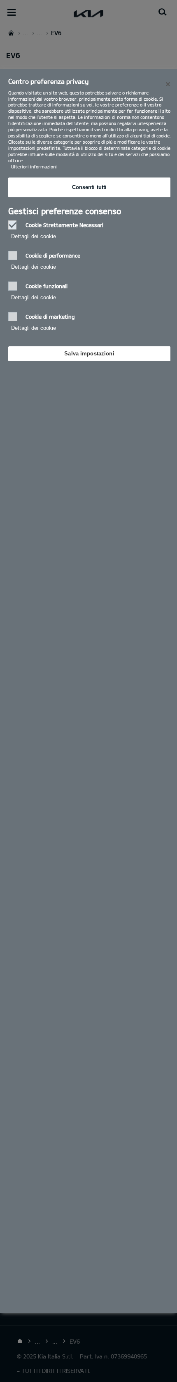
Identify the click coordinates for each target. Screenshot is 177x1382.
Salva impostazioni (89, 353)
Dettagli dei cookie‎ (33, 236)
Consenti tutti (89, 187)
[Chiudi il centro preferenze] (168, 84)
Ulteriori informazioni (34, 166)
